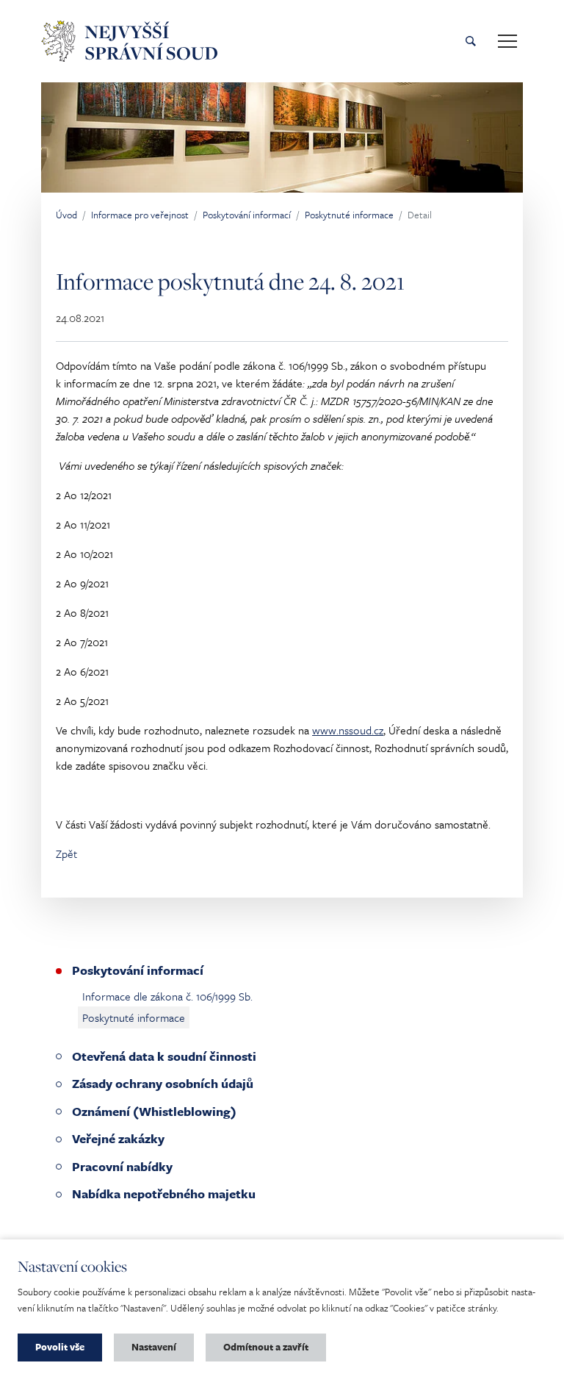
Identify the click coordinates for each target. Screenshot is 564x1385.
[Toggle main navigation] (507, 41)
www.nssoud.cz (347, 730)
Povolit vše (59, 1346)
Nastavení (153, 1346)
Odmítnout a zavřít (265, 1346)
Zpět (66, 853)
